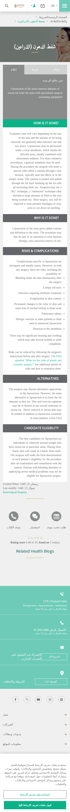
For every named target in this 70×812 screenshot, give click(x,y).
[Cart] (42, 5)
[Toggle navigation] (64, 6)
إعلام (14, 69)
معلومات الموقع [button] (12, 744)
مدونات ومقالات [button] (12, 734)
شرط (35, 69)
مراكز (56, 69)
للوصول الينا (51, 681)
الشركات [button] (8, 724)
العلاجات (54, 21)
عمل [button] (5, 714)
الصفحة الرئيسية (57, 17)
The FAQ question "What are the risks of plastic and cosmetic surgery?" (37, 360)
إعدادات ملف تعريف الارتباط (35, 794)
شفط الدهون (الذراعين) (31, 21)
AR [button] (53, 5)
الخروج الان (54, 656)
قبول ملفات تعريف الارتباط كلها (35, 805)
